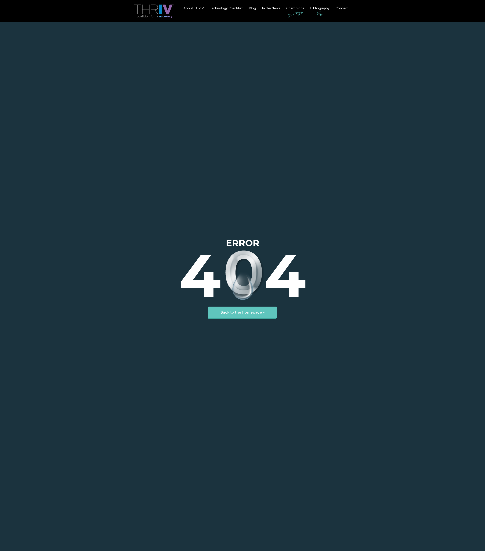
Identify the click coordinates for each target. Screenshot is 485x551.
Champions (295, 12)
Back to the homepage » (242, 312)
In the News (271, 8)
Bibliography (319, 12)
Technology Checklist (226, 8)
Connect (342, 8)
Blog (252, 8)
